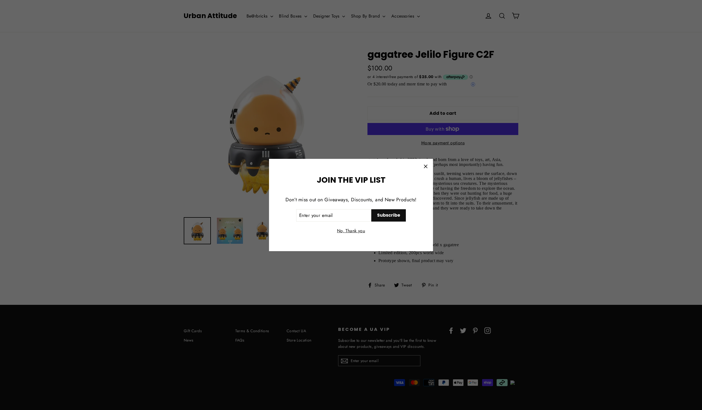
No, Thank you (351, 231)
